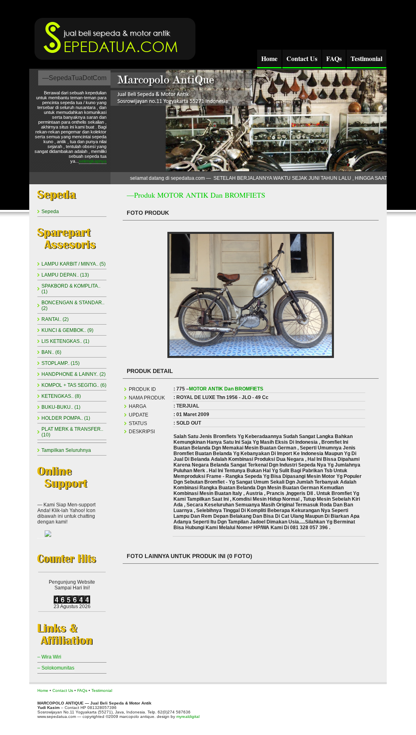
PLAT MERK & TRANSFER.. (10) (72, 432)
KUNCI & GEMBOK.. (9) (67, 330)
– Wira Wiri (49, 657)
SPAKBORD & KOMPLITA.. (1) (70, 288)
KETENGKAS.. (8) (61, 396)
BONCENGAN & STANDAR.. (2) (72, 305)
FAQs (334, 58)
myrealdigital (187, 716)
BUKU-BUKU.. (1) (60, 407)
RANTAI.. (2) (55, 319)
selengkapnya (92, 161)
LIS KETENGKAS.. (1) (65, 341)
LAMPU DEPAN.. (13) (65, 275)
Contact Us (301, 58)
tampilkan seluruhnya (66, 450)
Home (269, 58)
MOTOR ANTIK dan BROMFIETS (226, 389)
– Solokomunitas (55, 668)
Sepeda (50, 211)
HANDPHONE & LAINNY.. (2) (73, 374)
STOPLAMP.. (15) (60, 363)
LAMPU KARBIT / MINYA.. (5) (73, 264)
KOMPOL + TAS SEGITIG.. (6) (73, 385)
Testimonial (366, 58)
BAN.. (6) (51, 352)
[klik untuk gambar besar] (250, 356)
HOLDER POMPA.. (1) (65, 418)
